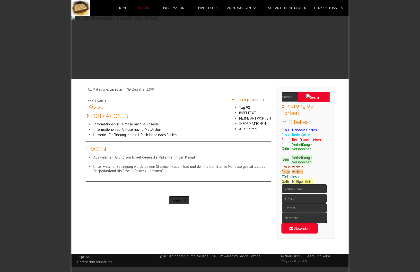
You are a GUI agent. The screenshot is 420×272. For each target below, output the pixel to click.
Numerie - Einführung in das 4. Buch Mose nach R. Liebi (135, 134)
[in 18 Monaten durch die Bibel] (80, 8)
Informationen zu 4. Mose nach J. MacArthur (127, 129)
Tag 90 (244, 107)
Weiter (178, 200)
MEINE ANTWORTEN (255, 118)
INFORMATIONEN (252, 123)
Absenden (301, 228)
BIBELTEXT (247, 113)
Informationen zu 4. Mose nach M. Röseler (126, 124)
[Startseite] (210, 45)
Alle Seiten (248, 129)
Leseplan (116, 89)
